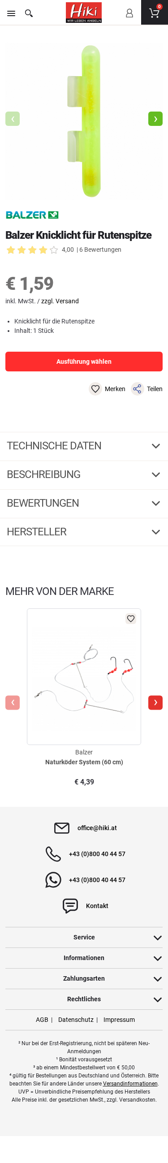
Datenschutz (76, 1019)
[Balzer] (32, 215)
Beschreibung (44, 474)
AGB (42, 1019)
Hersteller (38, 532)
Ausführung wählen (84, 361)
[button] (155, 119)
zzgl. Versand (60, 301)
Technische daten (55, 445)
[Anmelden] (129, 19)
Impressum (119, 1019)
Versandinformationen (130, 1084)
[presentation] (12, 702)
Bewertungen (44, 503)
